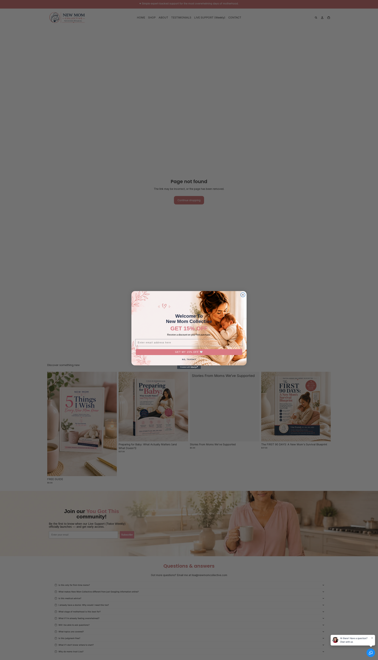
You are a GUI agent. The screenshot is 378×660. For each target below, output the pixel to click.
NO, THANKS (189, 359)
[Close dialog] (243, 295)
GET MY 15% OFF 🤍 (189, 352)
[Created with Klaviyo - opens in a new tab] (189, 367)
